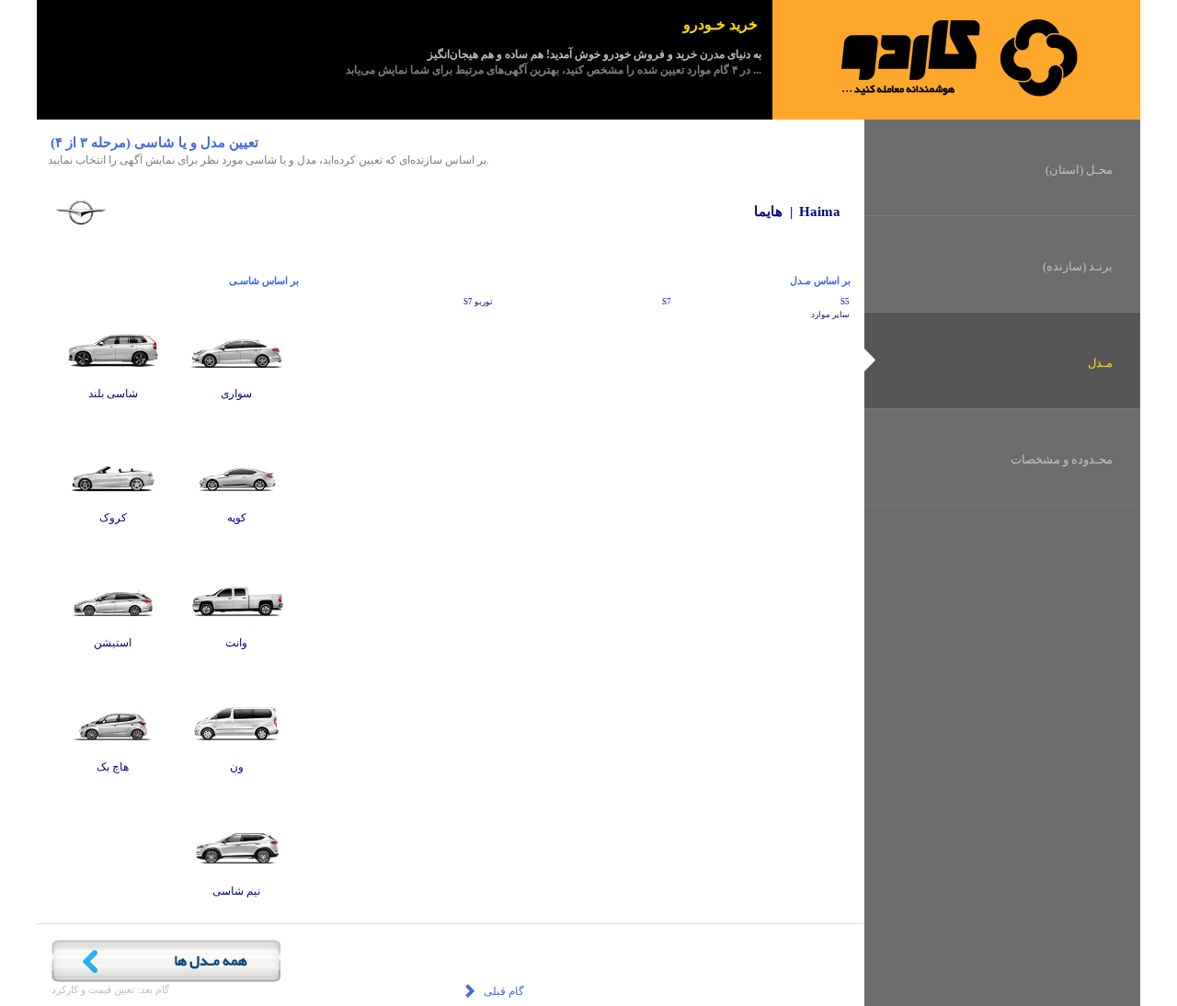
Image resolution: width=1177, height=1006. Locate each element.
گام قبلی (502, 991)
